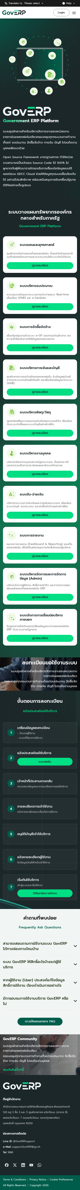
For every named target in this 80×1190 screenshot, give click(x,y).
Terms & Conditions (14, 1179)
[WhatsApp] (39, 1164)
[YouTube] (31, 1164)
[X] (15, 1164)
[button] (40, 946)
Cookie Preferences (61, 1179)
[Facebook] (6, 1164)
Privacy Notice (38, 1179)
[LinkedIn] (23, 1164)
